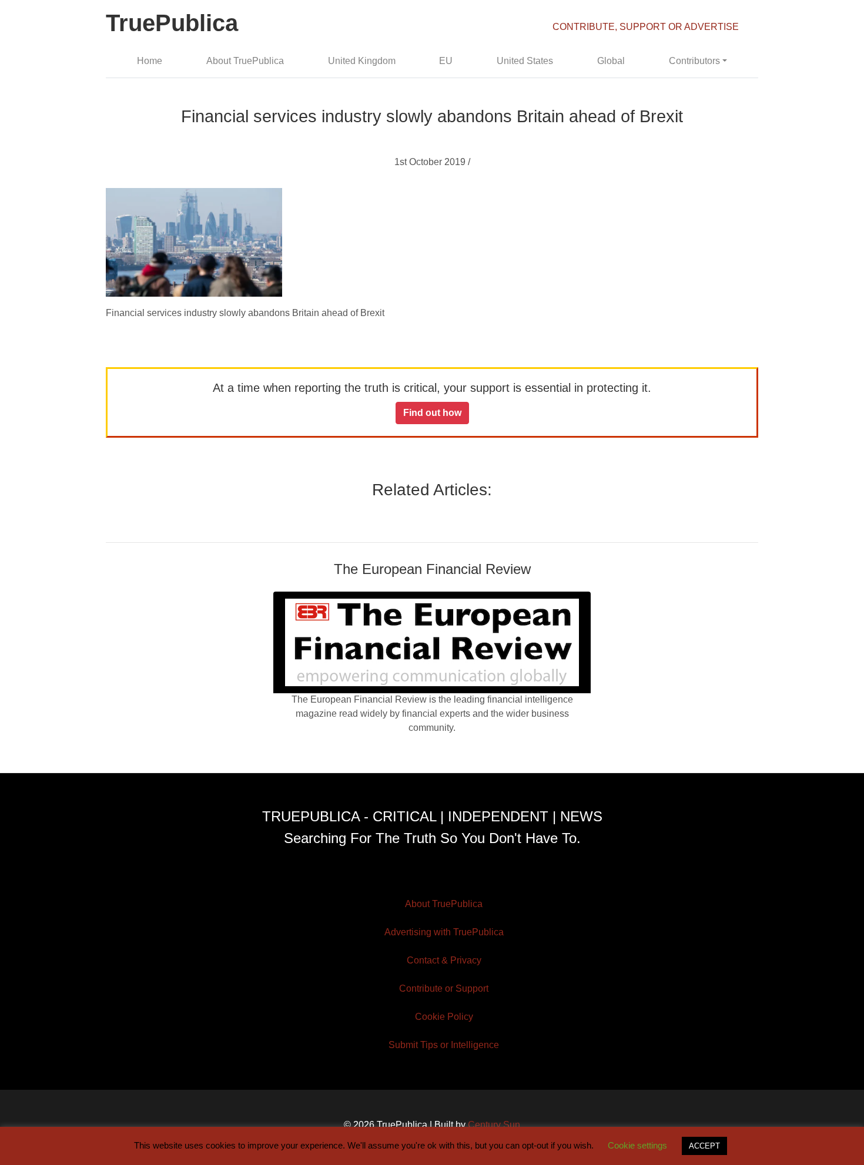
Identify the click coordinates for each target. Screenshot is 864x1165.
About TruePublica (245, 61)
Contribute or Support (443, 988)
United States (525, 61)
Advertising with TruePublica (444, 932)
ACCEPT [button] (704, 1146)
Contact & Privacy (444, 960)
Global (611, 61)
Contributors (694, 61)
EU (446, 61)
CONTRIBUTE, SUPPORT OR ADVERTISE (645, 27)
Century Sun (494, 1125)
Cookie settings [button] (637, 1145)
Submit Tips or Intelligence (444, 1045)
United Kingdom (362, 61)
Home (149, 61)
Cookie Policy (444, 1017)
